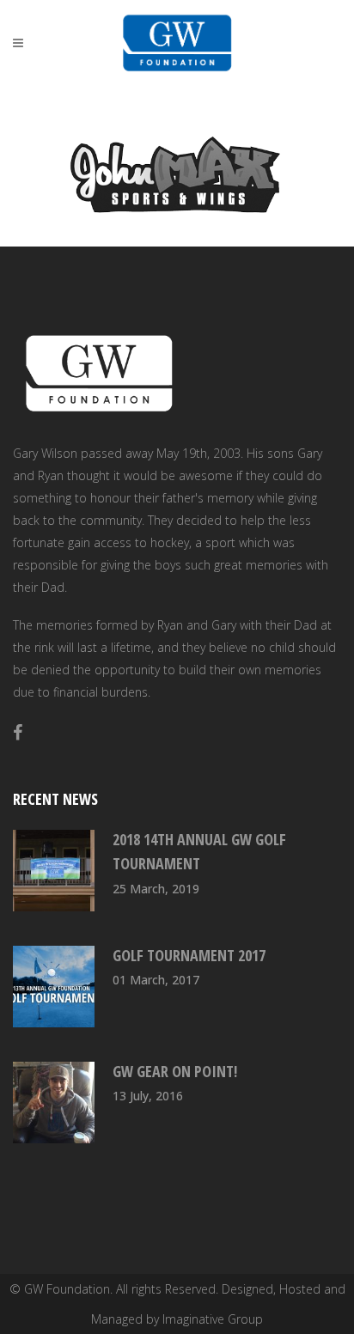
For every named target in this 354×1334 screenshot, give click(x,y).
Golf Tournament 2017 (189, 955)
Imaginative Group (212, 1319)
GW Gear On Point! (175, 1071)
